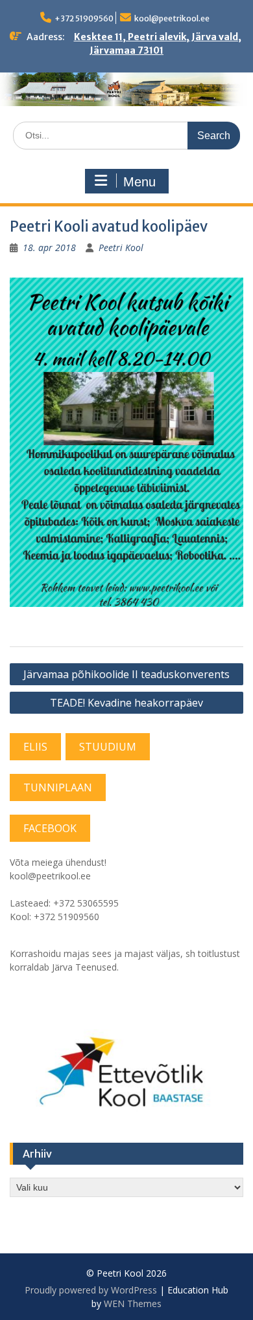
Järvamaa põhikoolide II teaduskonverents (126, 674)
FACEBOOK (50, 828)
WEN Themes (133, 1303)
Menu (139, 182)
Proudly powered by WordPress (91, 1290)
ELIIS (35, 747)
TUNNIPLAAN (57, 787)
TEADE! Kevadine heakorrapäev (126, 703)
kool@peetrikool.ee (172, 18)
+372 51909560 (84, 18)
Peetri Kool (121, 247)
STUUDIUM (107, 747)
